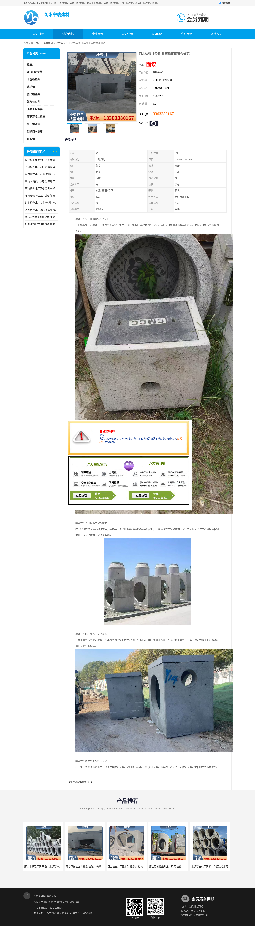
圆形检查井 (33, 94)
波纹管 (31, 139)
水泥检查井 (33, 79)
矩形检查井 (33, 101)
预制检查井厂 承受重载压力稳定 (41, 210)
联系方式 (216, 33)
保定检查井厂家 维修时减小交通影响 (41, 174)
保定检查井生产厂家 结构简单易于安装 (41, 160)
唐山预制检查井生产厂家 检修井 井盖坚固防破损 (134, 866)
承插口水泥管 (35, 72)
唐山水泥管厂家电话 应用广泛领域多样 (41, 181)
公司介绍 (127, 33)
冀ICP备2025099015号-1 (69, 902)
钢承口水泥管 (35, 131)
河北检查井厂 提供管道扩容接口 (41, 202)
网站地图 (87, 913)
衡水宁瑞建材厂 (42, 908)
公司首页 (38, 33)
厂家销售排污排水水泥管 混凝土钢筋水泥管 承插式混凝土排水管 (41, 224)
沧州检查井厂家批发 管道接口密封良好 (41, 167)
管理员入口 (76, 913)
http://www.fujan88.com (80, 781)
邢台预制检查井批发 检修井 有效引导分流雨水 (49, 866)
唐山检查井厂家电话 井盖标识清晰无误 (41, 188)
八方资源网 (53, 913)
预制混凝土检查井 (37, 116)
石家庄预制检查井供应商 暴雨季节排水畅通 (41, 195)
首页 (38, 43)
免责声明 (64, 913)
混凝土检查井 (35, 109)
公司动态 (157, 33)
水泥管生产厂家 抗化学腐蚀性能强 (168, 866)
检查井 (59, 43)
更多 (55, 152)
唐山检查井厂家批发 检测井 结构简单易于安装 (91, 866)
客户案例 (186, 33)
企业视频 (97, 33)
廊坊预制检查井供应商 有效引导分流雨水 (41, 217)
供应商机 (68, 33)
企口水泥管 (33, 124)
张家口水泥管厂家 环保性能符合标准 (210, 866)
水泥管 (31, 86)
